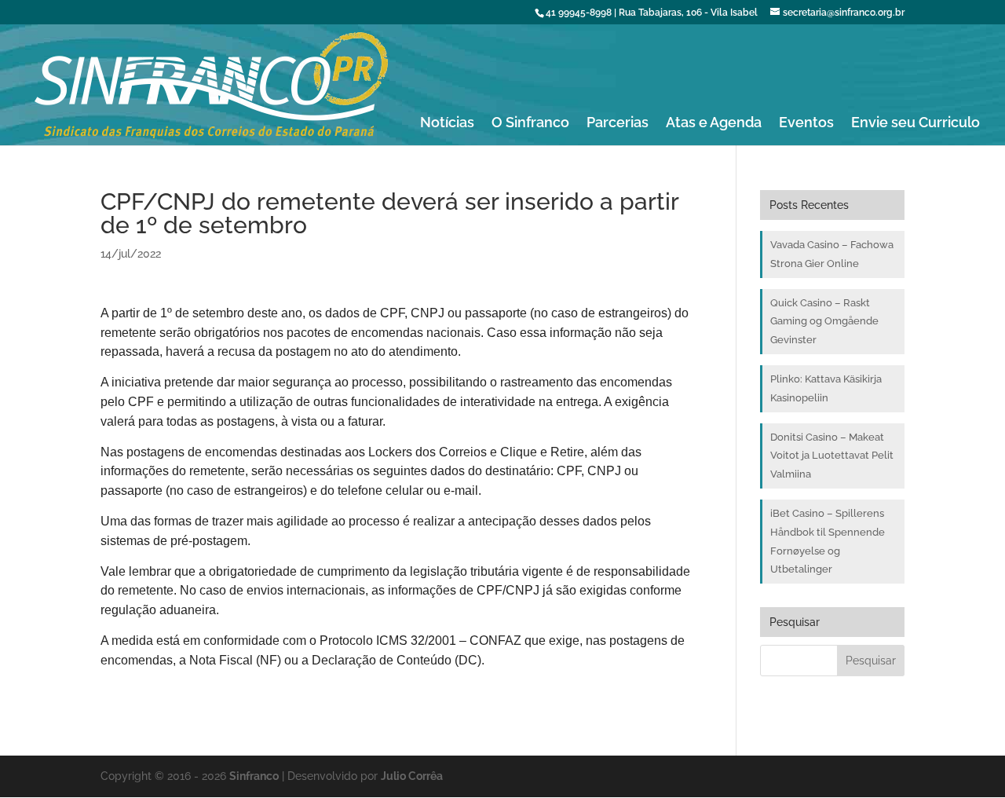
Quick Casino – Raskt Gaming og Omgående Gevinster (824, 321)
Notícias (447, 123)
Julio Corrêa (412, 776)
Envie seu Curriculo (915, 123)
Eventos (806, 123)
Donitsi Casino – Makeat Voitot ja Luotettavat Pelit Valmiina (832, 456)
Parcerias (618, 123)
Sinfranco (254, 776)
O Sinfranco (530, 123)
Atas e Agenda (714, 123)
